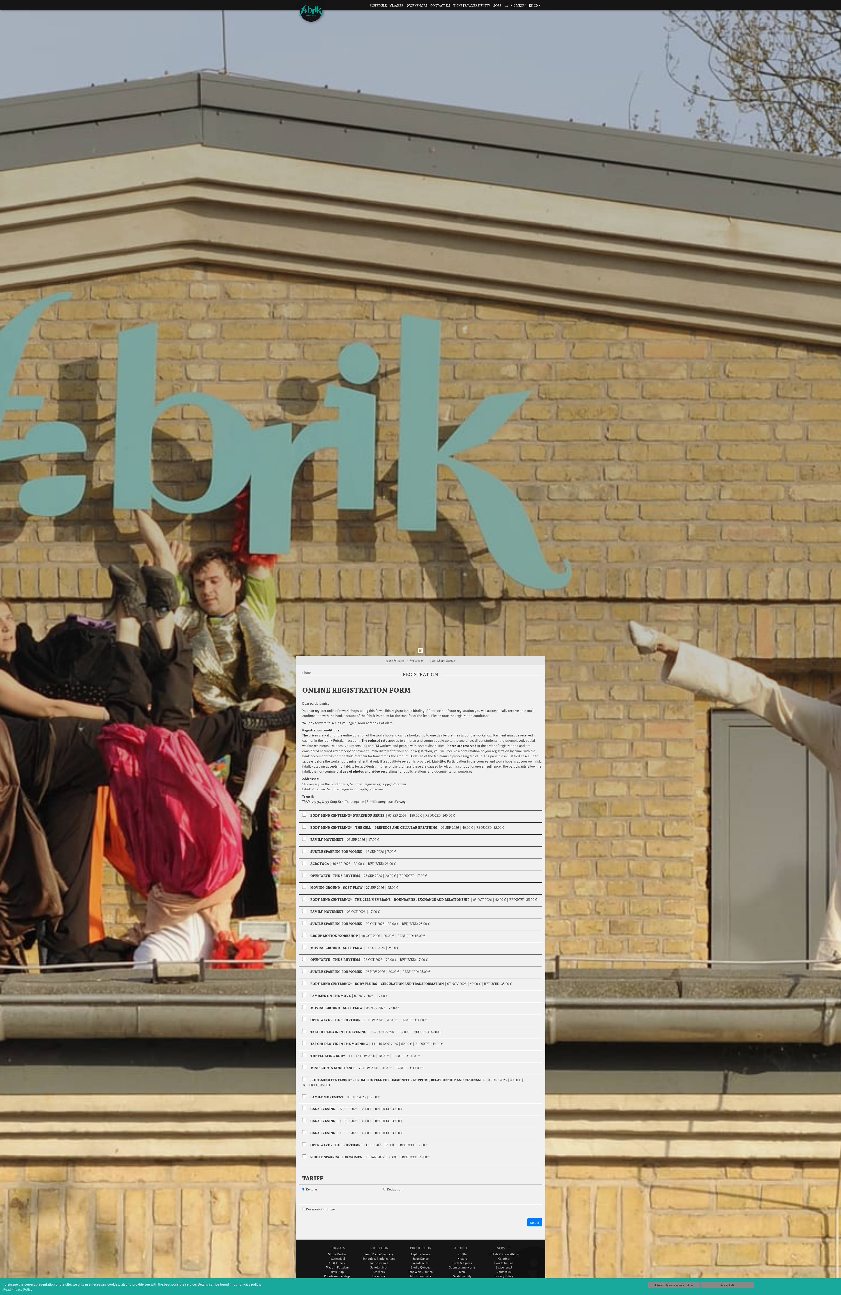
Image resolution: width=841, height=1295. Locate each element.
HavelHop (337, 1272)
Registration (417, 660)
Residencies (420, 1263)
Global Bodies (337, 1254)
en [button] (531, 6)
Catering (503, 1258)
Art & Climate (337, 1263)
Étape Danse (420, 1258)
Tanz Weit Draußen (420, 1272)
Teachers (379, 1272)
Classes (396, 6)
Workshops (417, 6)
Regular (311, 1189)
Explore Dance (420, 1254)
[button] (506, 6)
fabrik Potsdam (395, 660)
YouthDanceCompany (379, 1254)
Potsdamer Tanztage (337, 1276)
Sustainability (462, 1276)
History (462, 1258)
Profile (462, 1254)
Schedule (378, 6)
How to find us (503, 1263)
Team (462, 1272)
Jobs (497, 6)
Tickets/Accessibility (471, 6)
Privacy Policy (504, 1276)
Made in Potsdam (337, 1267)
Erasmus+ (378, 1276)
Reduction (394, 1189)
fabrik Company (420, 1276)
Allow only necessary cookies (674, 1285)
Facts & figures (462, 1263)
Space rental (504, 1267)
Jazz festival (337, 1258)
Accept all (727, 1285)
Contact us (440, 6)
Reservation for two (320, 1208)
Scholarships (379, 1267)
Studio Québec (420, 1267)
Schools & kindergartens (378, 1258)
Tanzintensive (379, 1263)
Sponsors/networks (462, 1267)
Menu (520, 6)
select (534, 1222)
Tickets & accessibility (504, 1254)
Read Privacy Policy (17, 1289)
